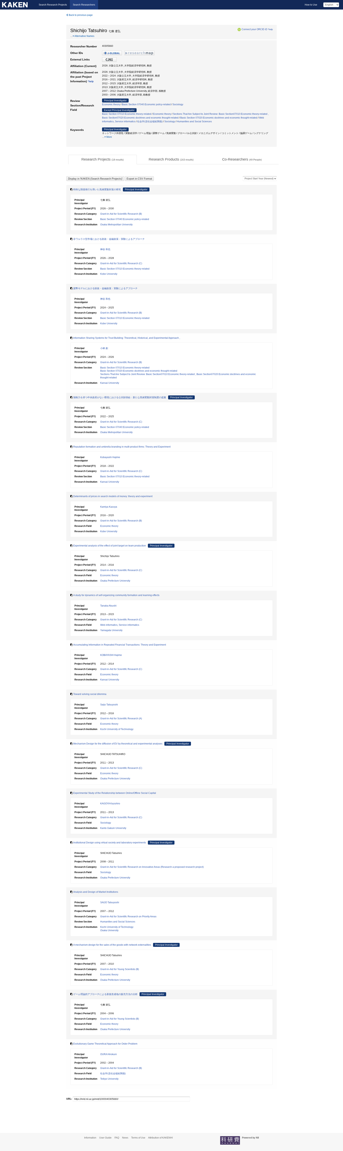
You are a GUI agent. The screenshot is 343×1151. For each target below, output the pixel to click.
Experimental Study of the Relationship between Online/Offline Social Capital (114, 793)
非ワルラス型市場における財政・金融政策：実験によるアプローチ (109, 239)
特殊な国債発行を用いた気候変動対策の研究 (97, 189)
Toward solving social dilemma (89, 694)
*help (270, 29)
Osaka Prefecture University (115, 580)
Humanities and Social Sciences (194, 121)
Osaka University (109, 930)
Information (90, 1137)
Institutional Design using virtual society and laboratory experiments (109, 842)
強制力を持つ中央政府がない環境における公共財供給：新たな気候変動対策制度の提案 (119, 397)
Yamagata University (111, 630)
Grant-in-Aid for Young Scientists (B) (119, 969)
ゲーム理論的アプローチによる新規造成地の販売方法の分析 (105, 994)
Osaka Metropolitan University (116, 224)
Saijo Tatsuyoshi (109, 704)
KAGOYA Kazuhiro (110, 803)
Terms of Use (138, 1137)
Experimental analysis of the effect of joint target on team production (109, 545)
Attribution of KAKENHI (160, 1137)
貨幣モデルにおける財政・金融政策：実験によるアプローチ (105, 288)
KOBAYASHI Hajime (111, 655)
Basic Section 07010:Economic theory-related (126, 114)
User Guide (105, 1137)
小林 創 (104, 348)
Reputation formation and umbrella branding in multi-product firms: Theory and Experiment (122, 446)
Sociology (177, 104)
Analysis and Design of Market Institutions (95, 892)
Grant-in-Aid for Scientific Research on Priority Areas (128, 916)
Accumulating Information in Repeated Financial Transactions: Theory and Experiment (119, 644)
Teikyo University (109, 1078)
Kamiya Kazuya (108, 506)
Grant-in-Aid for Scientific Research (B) (121, 213)
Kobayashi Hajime (110, 457)
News (125, 1137)
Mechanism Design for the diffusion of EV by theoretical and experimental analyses (117, 743)
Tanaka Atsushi (108, 605)
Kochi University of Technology (116, 729)
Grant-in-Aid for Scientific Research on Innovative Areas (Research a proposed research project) (152, 867)
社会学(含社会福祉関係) (150, 121)
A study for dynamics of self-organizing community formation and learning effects (116, 595)
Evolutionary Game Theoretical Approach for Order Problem (105, 1043)
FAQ (117, 1137)
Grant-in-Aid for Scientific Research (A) (121, 718)
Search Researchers (84, 4)
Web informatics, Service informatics (119, 625)
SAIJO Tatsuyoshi (109, 902)
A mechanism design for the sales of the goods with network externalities (112, 944)
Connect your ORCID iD (254, 29)
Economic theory (111, 104)
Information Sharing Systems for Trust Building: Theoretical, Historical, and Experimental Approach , (126, 338)
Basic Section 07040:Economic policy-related (146, 104)
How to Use (311, 4)
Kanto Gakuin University (113, 828)
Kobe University (108, 274)
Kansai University (109, 383)
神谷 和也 (105, 249)
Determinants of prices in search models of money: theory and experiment (112, 496)
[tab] (102, 159)
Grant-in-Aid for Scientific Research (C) (121, 263)
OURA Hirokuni (108, 1054)
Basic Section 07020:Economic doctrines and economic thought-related (218, 117)
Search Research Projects (53, 4)
